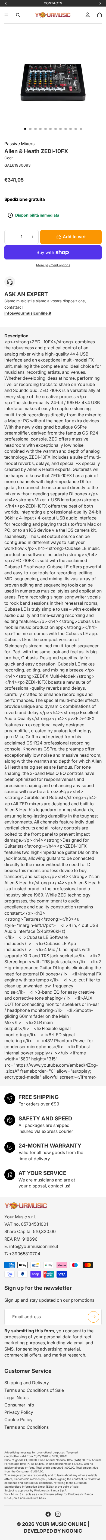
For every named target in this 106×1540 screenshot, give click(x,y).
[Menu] (6, 15)
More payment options (53, 265)
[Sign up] (93, 1316)
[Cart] (99, 15)
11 (75, 128)
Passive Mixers (19, 143)
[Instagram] (58, 1514)
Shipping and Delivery (26, 1382)
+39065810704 (24, 1253)
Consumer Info (19, 1405)
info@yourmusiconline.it (33, 1246)
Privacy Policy (18, 1412)
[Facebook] (48, 1514)
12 (80, 128)
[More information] (10, 215)
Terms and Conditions (26, 1427)
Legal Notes (16, 1397)
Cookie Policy (18, 1419)
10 (70, 128)
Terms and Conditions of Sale (34, 1390)
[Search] (18, 15)
